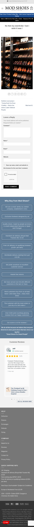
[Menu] (2, 8)
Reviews (4, 447)
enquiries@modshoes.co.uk (19, 524)
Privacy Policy (5, 459)
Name (5, 140)
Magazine (4, 451)
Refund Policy (6, 512)
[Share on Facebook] (12, 94)
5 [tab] (22, 399)
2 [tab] (14, 399)
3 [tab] (17, 399)
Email (5, 148)
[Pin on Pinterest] (21, 94)
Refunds (4, 428)
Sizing (3, 432)
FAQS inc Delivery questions (14, 514)
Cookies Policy (27, 514)
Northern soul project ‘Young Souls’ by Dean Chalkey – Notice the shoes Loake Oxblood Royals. (8, 105)
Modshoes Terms (15, 512)
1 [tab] (12, 399)
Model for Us (5, 443)
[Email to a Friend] (18, 94)
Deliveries (4, 416)
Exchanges (4, 424)
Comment (6, 125)
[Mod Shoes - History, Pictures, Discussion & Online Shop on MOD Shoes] (17, 8)
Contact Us (4, 455)
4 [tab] (19, 399)
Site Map (23, 512)
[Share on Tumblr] (24, 94)
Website (5, 157)
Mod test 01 (29, 105)
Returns (3, 420)
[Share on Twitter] (15, 94)
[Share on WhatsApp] (9, 94)
